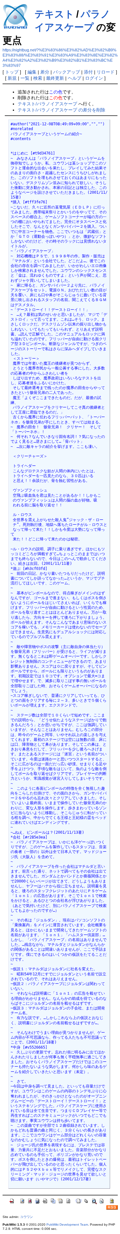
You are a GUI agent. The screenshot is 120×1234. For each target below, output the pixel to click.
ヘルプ (74, 78)
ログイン (94, 78)
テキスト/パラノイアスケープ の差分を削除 (61, 109)
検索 (37, 78)
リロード (106, 72)
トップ (12, 72)
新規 (12, 78)
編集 (32, 72)
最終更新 (55, 78)
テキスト (54, 14)
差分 (44, 72)
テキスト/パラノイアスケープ (47, 103)
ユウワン (26, 1217)
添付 (88, 72)
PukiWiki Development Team (67, 1224)
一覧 (24, 78)
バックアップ (66, 72)
